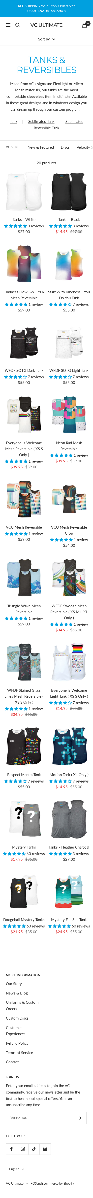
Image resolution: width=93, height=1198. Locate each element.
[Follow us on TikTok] (33, 1149)
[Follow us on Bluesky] (45, 1149)
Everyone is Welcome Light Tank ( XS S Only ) (69, 693)
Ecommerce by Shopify (58, 1183)
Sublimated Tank (41, 121)
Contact (12, 1062)
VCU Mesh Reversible (24, 527)
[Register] (79, 1118)
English (14, 1169)
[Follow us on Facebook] (11, 1149)
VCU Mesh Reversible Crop (69, 530)
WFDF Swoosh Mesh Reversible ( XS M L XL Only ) (69, 612)
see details (58, 11)
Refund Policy (17, 1043)
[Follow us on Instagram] (22, 1149)
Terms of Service (19, 1052)
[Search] (17, 25)
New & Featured (41, 147)
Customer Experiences (16, 1030)
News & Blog (17, 993)
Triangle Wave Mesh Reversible (24, 609)
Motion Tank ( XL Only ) (69, 774)
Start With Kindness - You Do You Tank (69, 295)
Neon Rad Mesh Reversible (69, 446)
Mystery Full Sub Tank (69, 919)
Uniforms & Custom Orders (22, 1005)
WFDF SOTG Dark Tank (24, 370)
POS (34, 1183)
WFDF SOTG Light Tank (69, 370)
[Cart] (84, 25)
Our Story (14, 983)
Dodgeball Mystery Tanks (24, 919)
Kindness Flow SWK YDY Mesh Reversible (24, 295)
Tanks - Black (69, 219)
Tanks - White (24, 219)
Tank (13, 121)
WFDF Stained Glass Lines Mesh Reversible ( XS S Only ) (23, 696)
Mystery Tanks (24, 847)
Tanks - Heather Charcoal (69, 847)
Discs (65, 147)
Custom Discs (17, 1018)
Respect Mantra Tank (24, 774)
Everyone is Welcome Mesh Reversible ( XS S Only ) (24, 449)
